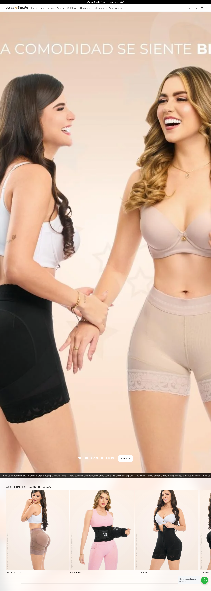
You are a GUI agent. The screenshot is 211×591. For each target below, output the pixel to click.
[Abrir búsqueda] (190, 8)
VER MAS (125, 458)
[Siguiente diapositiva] (202, 532)
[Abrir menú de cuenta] (196, 8)
